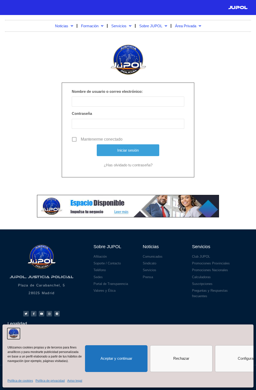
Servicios (118, 26)
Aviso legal (74, 380)
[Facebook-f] (33, 313)
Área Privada (185, 26)
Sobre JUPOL (150, 26)
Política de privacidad (50, 380)
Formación (89, 26)
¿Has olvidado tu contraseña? (128, 165)
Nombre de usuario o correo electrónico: (107, 91)
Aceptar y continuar (116, 358)
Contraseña (82, 113)
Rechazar (181, 358)
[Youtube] (41, 313)
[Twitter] (26, 313)
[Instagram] (49, 313)
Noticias (61, 26)
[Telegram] (57, 313)
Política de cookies (20, 380)
